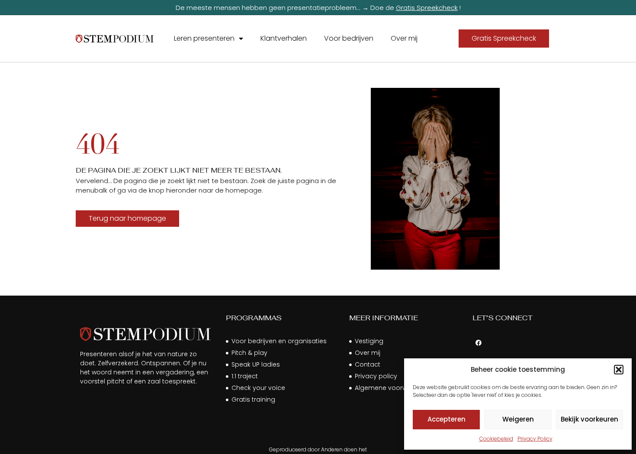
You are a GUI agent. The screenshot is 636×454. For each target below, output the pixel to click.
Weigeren (518, 419)
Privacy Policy (534, 438)
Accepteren (446, 419)
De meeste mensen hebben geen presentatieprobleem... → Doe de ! (318, 7)
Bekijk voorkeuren (589, 419)
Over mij (404, 38)
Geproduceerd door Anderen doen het (318, 449)
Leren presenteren (204, 38)
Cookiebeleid (496, 438)
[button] (618, 369)
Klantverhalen (283, 38)
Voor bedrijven (348, 38)
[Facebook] (478, 343)
